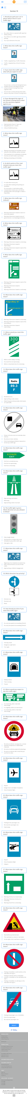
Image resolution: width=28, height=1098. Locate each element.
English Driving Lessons (6, 1049)
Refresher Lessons (5, 1056)
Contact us (3, 1075)
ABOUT (2, 1070)
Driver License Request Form (7, 1080)
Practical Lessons (4, 1037)
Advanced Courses (5, 1055)
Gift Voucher (3, 1041)
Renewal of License (5, 1064)
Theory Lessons (4, 1036)
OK (14, 1095)
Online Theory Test (5, 1039)
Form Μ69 (3, 1083)
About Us (3, 1072)
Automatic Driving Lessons (6, 1047)
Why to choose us (4, 1073)
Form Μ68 (3, 1081)
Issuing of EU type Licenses (6, 1067)
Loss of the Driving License (6, 1066)
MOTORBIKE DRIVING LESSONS (7, 1059)
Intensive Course (4, 1050)
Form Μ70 (3, 1084)
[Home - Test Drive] (2, 7)
